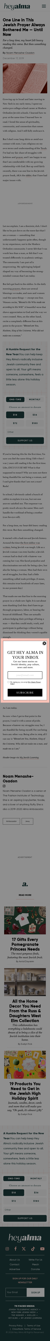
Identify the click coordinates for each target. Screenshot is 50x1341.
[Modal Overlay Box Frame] (25, 670)
